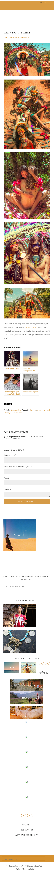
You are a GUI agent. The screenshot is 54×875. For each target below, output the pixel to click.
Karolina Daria (30, 327)
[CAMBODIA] (26, 742)
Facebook (28, 872)
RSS (48, 873)
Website (6, 478)
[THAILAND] (26, 757)
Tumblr (41, 873)
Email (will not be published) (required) (19, 467)
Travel (26, 825)
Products (24, 865)
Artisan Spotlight (26, 835)
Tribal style (7, 413)
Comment (7, 489)
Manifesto (11, 865)
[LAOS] (26, 727)
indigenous (32, 410)
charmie (14, 37)
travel (48, 410)
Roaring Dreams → (12, 438)
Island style (41, 410)
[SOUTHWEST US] (26, 802)
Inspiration (27, 830)
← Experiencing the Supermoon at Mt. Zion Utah (24, 436)
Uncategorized (16, 410)
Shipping (20, 868)
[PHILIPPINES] (26, 772)
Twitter (35, 873)
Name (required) (10, 455)
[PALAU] (26, 787)
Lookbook (37, 865)
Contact (32, 868)
